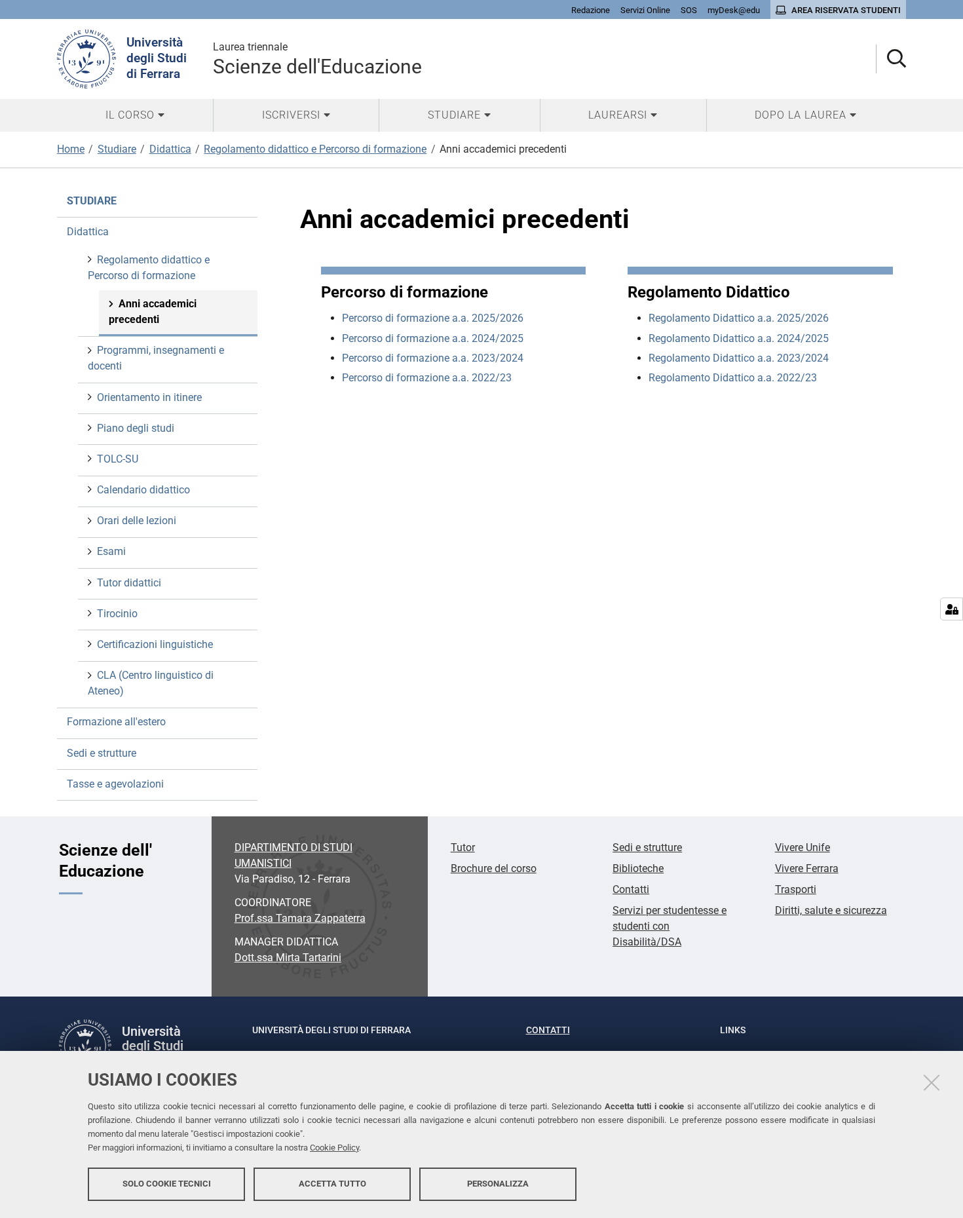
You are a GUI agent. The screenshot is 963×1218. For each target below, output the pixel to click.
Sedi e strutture (101, 753)
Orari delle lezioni (136, 520)
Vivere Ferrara (807, 868)
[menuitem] (135, 115)
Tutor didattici (129, 583)
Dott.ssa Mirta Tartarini (288, 957)
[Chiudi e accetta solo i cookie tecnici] (931, 1082)
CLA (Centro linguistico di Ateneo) (151, 683)
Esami (111, 551)
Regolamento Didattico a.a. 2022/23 (733, 377)
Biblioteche (638, 868)
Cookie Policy (334, 1147)
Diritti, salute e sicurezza (831, 910)
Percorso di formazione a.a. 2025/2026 (432, 318)
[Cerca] (891, 59)
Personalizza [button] (498, 1184)
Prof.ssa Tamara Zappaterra (300, 918)
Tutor (463, 847)
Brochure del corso (494, 868)
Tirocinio (117, 613)
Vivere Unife (802, 847)
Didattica (170, 149)
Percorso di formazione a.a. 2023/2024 (432, 358)
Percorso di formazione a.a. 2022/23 (427, 377)
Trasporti (795, 889)
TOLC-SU (117, 459)
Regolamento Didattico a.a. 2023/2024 (739, 358)
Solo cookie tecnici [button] (167, 1184)
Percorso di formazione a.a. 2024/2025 (432, 338)
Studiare (117, 149)
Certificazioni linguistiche (155, 644)
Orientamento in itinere (149, 397)
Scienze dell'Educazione (317, 59)
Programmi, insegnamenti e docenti (156, 358)
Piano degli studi (135, 428)
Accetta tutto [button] (332, 1184)
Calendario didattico (143, 490)
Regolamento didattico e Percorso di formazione (315, 149)
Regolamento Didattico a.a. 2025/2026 (739, 318)
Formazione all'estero (116, 721)
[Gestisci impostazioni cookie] (951, 609)
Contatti (631, 889)
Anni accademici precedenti (153, 311)
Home (71, 149)
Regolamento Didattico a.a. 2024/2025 (739, 338)
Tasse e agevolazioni (115, 784)
